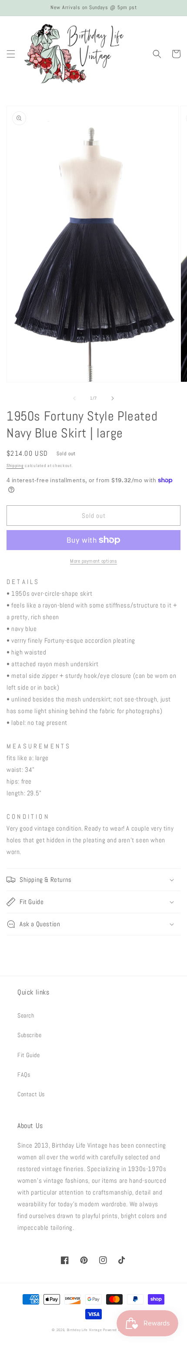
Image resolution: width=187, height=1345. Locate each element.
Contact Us (31, 1094)
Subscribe (29, 1035)
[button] (10, 53)
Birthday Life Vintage (84, 1330)
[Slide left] (74, 398)
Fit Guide (28, 1055)
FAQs (23, 1074)
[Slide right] (112, 398)
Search (25, 1015)
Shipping (15, 465)
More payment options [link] (93, 560)
